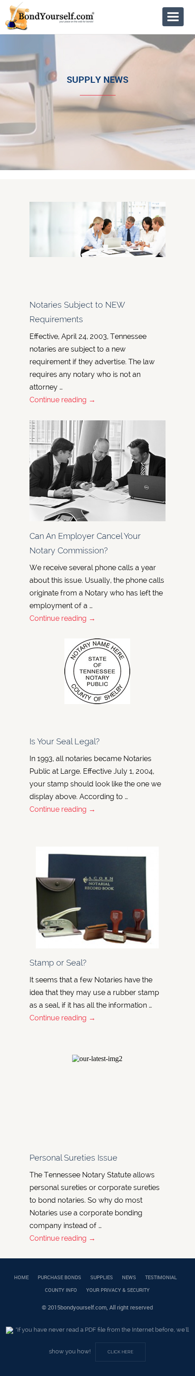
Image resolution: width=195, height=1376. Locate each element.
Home (21, 1277)
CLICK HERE (120, 1351)
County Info (61, 1289)
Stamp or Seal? (58, 962)
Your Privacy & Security (118, 1289)
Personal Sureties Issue (73, 1157)
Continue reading (62, 399)
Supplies (101, 1277)
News (129, 1277)
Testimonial (161, 1277)
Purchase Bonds (59, 1277)
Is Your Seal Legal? (64, 741)
